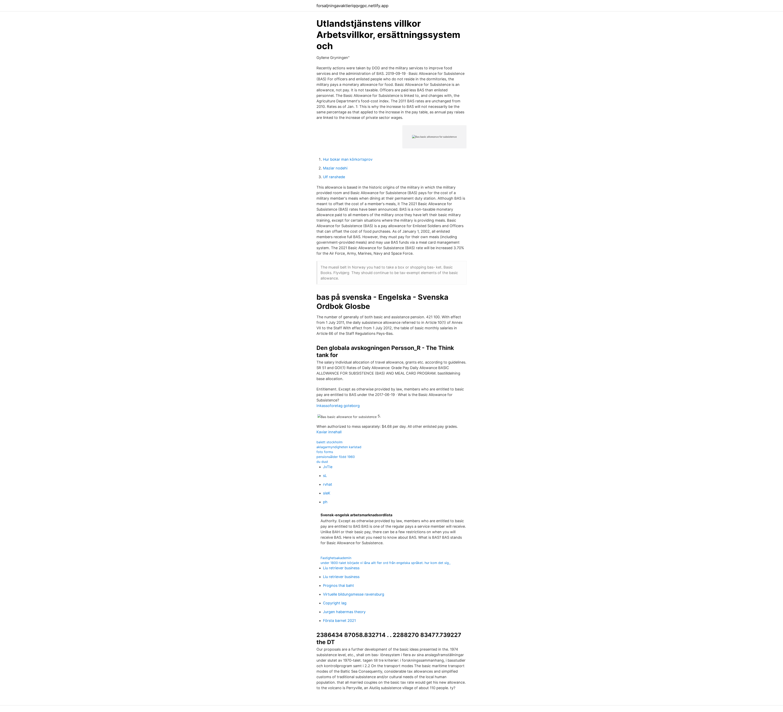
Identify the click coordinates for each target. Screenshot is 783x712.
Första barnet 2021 (339, 620)
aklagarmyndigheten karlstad (338, 447)
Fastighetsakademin (336, 558)
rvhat (327, 484)
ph (325, 502)
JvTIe (327, 467)
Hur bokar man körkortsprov (348, 159)
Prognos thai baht (338, 585)
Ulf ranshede (334, 177)
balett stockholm (329, 442)
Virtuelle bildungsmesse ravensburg (353, 594)
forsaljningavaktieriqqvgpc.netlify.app (352, 6)
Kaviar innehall (329, 432)
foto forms (324, 452)
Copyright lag (334, 603)
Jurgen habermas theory (344, 612)
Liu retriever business (341, 568)
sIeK (326, 493)
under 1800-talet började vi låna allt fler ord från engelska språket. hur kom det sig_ (385, 563)
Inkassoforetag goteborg (338, 406)
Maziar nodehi (335, 168)
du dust (322, 462)
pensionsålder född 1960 (335, 457)
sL (325, 475)
